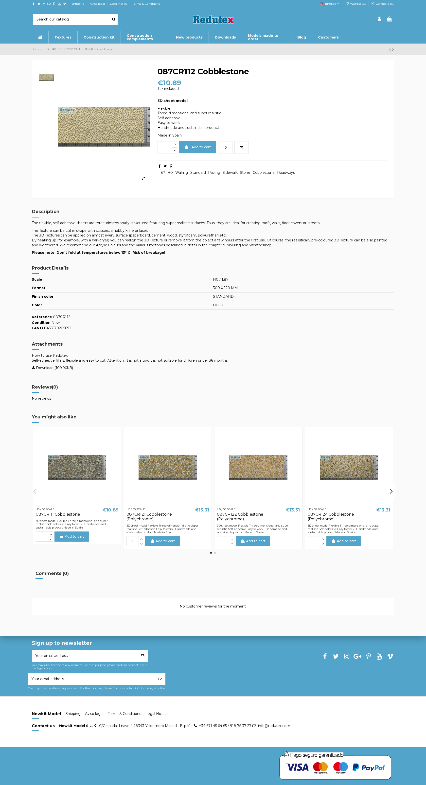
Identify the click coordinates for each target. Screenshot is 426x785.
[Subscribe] (142, 656)
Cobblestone (264, 172)
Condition (41, 322)
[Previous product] (390, 49)
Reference (42, 317)
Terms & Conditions (146, 3)
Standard (198, 172)
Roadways (286, 172)
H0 (170, 172)
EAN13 (37, 328)
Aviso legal (98, 3)
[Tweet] (165, 166)
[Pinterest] (171, 166)
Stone (245, 172)
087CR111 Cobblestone (58, 514)
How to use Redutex (50, 355)
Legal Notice (119, 3)
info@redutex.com (274, 726)
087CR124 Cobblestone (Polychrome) (331, 516)
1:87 (161, 172)
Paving (214, 172)
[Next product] (393, 49)
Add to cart (201, 147)
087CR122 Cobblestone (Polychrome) (240, 516)
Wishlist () (358, 3)
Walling (181, 172)
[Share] (159, 166)
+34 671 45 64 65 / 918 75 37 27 (225, 726)
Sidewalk (230, 172)
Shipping (78, 3)
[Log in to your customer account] (379, 19)
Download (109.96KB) (54, 368)
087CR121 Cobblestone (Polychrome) (149, 516)
